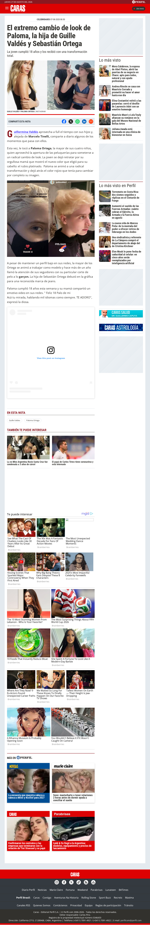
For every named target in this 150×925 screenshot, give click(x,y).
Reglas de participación (108, 905)
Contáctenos (60, 905)
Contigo (47, 897)
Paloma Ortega (32, 420)
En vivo (140, 8)
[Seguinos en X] (71, 882)
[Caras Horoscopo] (121, 330)
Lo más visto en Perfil (117, 185)
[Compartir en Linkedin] (84, 121)
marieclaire (73, 766)
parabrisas (73, 814)
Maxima (129, 897)
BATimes (123, 889)
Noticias (42, 889)
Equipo (89, 905)
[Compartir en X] (71, 121)
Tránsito (128, 905)
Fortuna (70, 889)
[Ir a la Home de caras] (18, 10)
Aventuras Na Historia (66, 897)
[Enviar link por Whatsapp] (77, 121)
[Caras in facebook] (64, 882)
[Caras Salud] (121, 316)
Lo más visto (110, 60)
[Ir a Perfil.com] (138, 2)
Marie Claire (56, 889)
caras (28, 814)
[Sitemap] (93, 882)
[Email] (91, 121)
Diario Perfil (28, 889)
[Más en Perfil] (24, 758)
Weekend (82, 889)
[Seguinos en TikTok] (78, 882)
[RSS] (86, 882)
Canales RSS (23, 905)
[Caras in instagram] (56, 882)
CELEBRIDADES (43, 19)
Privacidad (76, 905)
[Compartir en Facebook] (64, 121)
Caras (36, 897)
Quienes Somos (41, 905)
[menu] (7, 8)
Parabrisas (97, 889)
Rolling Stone (88, 897)
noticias (28, 766)
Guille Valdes (14, 420)
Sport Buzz (105, 897)
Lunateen (110, 889)
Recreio (118, 897)
